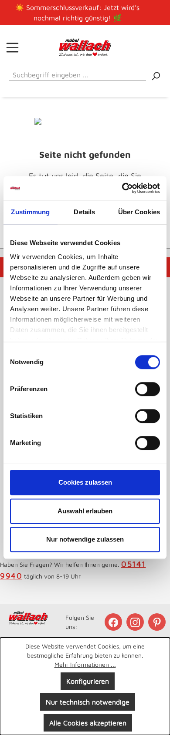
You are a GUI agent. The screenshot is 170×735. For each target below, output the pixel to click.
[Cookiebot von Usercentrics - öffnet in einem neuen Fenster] (122, 188)
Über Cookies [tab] (139, 212)
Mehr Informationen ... (85, 664)
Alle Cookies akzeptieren (87, 723)
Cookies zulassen (85, 482)
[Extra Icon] (157, 622)
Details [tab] (84, 212)
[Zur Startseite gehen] (85, 47)
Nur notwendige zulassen (85, 539)
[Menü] (12, 47)
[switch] (147, 389)
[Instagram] (136, 622)
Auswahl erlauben (85, 511)
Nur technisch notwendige (87, 702)
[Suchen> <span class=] (156, 75)
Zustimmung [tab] (30, 212)
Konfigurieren (87, 681)
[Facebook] (114, 622)
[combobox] (77, 73)
